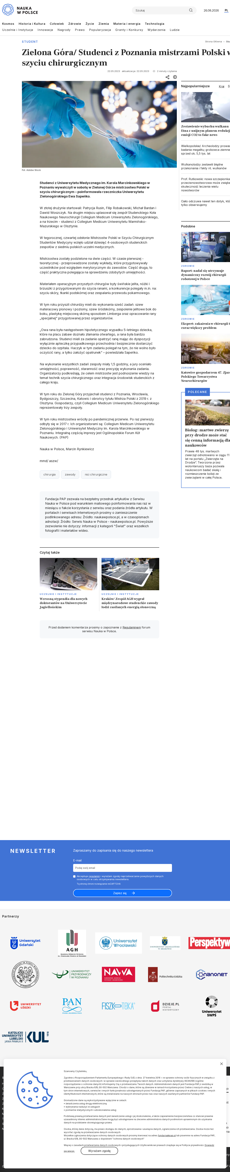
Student (30, 41)
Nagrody (64, 30)
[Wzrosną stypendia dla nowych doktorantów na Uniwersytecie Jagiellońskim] (68, 584)
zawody (70, 474)
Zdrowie (74, 23)
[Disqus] (99, 692)
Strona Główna (213, 41)
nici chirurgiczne (96, 474)
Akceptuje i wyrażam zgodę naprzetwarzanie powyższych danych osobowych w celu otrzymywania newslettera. (120, 878)
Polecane (197, 392)
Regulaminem (132, 627)
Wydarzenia (156, 30)
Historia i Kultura (32, 23)
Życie (90, 23)
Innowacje (45, 30)
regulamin (94, 876)
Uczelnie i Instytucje (17, 30)
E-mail (77, 860)
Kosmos (8, 23)
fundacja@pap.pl (167, 1135)
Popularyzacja (100, 30)
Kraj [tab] (221, 86)
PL (226, 10)
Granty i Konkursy (129, 30)
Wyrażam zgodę (99, 1151)
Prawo (80, 30)
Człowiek (57, 23)
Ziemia (103, 23)
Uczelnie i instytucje (58, 594)
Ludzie (175, 30)
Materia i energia (127, 23)
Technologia (154, 23)
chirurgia (49, 474)
